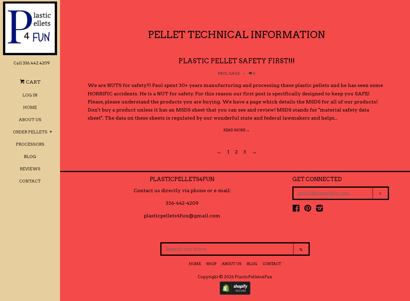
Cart (33, 82)
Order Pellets (30, 132)
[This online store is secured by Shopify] (235, 293)
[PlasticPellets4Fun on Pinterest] (308, 209)
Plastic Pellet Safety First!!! (236, 61)
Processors (30, 144)
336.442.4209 (36, 63)
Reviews (30, 169)
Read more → (236, 130)
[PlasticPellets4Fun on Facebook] (296, 209)
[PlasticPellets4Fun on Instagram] (319, 209)
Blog (30, 156)
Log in (30, 95)
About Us (30, 120)
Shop (211, 263)
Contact (30, 181)
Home (30, 107)
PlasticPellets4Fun (253, 277)
